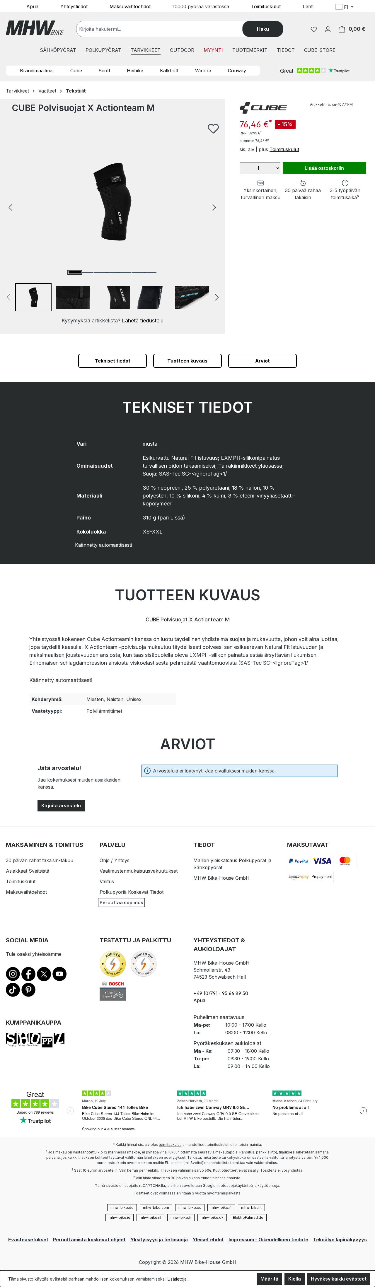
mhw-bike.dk (212, 1217)
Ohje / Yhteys (114, 860)
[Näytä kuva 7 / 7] (150, 272)
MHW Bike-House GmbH (221, 878)
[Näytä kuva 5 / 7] (125, 272)
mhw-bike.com (156, 1207)
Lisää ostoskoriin (324, 168)
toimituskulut (170, 1144)
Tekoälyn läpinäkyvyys (340, 1239)
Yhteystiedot (74, 6)
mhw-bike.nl (150, 1217)
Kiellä (294, 1279)
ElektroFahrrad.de (248, 1217)
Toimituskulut (266, 6)
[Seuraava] (214, 206)
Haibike (135, 71)
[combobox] (165, 29)
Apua (32, 6)
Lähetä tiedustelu (142, 320)
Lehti (308, 6)
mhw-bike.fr (221, 1207)
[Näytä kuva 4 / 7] (112, 272)
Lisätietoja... (178, 1278)
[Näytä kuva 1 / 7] (75, 272)
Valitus (107, 881)
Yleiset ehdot (208, 1239)
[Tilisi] (328, 29)
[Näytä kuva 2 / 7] (87, 272)
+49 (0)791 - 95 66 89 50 (220, 993)
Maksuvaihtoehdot (130, 6)
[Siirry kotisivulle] (35, 27)
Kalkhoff (169, 71)
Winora (203, 71)
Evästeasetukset (28, 1239)
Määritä (269, 1279)
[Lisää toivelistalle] (213, 128)
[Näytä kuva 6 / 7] (138, 272)
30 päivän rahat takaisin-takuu (39, 860)
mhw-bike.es (189, 1207)
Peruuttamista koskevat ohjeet (89, 1239)
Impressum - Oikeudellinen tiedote (268, 1239)
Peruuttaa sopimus (121, 902)
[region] (112, 224)
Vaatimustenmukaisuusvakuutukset (139, 871)
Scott (104, 71)
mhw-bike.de (122, 1207)
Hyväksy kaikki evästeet (339, 1279)
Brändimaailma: (37, 71)
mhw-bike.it (251, 1207)
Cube (76, 71)
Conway (237, 71)
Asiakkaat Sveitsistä (27, 871)
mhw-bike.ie (119, 1217)
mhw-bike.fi (181, 1217)
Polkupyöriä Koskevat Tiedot (131, 892)
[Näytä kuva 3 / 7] (100, 272)
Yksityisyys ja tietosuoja (159, 1239)
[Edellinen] (10, 206)
